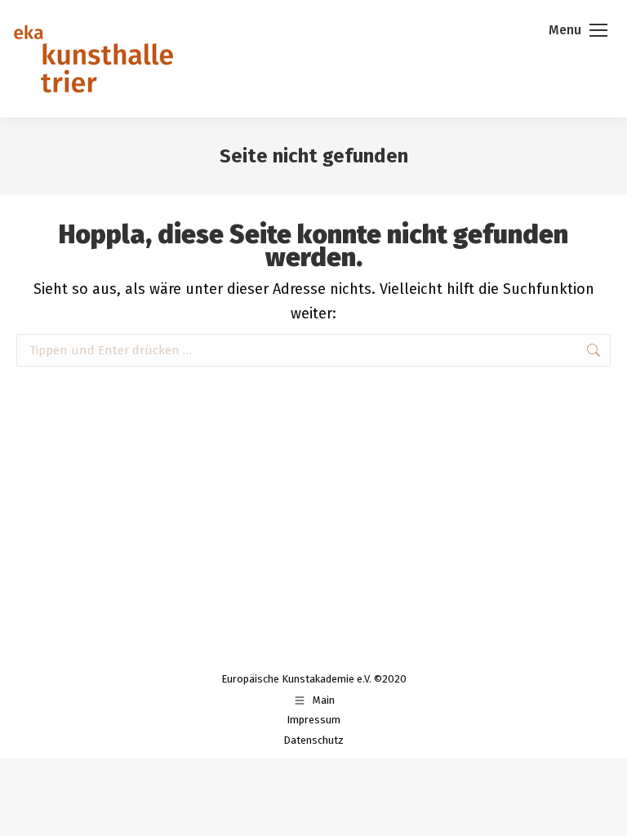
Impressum (313, 720)
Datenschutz (313, 740)
